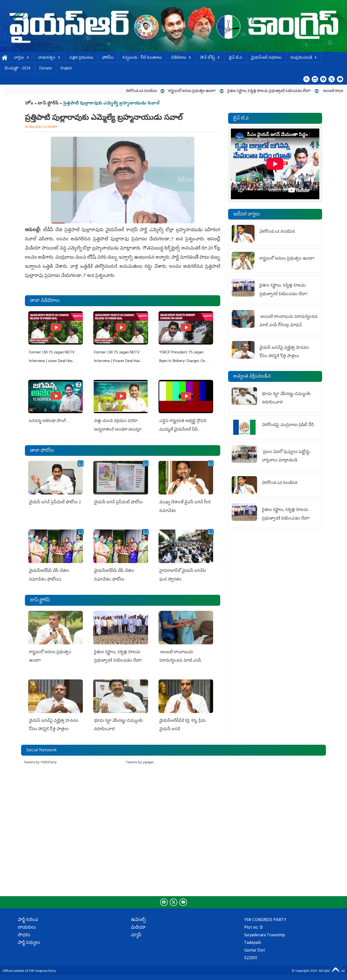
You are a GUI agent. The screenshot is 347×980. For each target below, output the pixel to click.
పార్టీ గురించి (28, 920)
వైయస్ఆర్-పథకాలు (266, 58)
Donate (45, 68)
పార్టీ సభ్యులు (29, 943)
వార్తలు (19, 58)
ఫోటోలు (108, 58)
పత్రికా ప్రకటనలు (81, 58)
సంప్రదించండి (301, 58)
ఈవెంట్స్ (138, 920)
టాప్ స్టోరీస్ (49, 103)
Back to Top (335, 968)
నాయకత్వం (46, 58)
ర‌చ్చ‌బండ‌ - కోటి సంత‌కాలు (142, 58)
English (66, 68)
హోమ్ (5, 58)
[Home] (173, 26)
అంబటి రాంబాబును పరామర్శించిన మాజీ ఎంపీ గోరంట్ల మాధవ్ (180, 661)
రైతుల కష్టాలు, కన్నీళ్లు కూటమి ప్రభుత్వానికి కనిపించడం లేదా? (234, 91)
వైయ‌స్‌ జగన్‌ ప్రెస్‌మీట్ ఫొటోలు (118, 502)
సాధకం (24, 935)
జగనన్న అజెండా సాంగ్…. (49, 421)
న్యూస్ (136, 935)
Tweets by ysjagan (140, 762)
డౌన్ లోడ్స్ (207, 58)
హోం (29, 103)
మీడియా (138, 928)
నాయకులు (27, 928)
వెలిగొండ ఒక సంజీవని (105, 91)
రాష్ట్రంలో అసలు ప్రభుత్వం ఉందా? (157, 91)
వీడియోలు (178, 58)
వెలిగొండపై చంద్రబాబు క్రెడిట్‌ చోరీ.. (289, 425)
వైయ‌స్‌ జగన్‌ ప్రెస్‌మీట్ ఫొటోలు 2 (55, 502)
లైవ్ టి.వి (235, 58)
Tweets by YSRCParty (40, 762)
